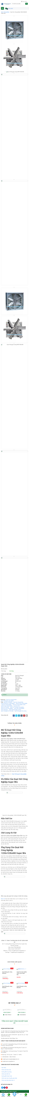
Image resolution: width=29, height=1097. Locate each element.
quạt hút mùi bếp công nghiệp (17, 707)
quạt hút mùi (17, 705)
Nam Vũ (3, 898)
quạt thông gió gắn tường (15, 709)
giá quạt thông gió (8, 702)
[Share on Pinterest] (24, 716)
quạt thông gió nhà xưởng (20, 711)
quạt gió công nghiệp (18, 702)
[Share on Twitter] (16, 716)
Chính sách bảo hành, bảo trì (8, 1080)
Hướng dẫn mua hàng (6, 1071)
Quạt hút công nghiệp (6, 704)
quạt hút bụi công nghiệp (21, 703)
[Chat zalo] (3, 1094)
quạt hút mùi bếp (5, 707)
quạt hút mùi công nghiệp (7, 708)
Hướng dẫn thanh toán (7, 1076)
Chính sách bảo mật (6, 1069)
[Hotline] (26, 1094)
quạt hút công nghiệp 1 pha (19, 704)
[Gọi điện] (9, 1094)
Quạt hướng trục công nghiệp (8, 703)
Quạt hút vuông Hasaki (11, 699)
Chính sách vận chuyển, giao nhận (9, 1078)
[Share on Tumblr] (22, 716)
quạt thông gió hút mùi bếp (7, 711)
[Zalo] (14, 1094)
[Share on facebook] (14, 716)
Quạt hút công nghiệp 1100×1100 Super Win (22, 973)
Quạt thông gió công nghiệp (7, 700)
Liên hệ (4, 694)
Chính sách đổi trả (6, 1074)
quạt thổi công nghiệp (19, 708)
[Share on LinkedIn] (19, 716)
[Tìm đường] (20, 1096)
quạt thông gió (4, 709)
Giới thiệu (4, 1067)
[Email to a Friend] (27, 716)
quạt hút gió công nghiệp (6, 705)
